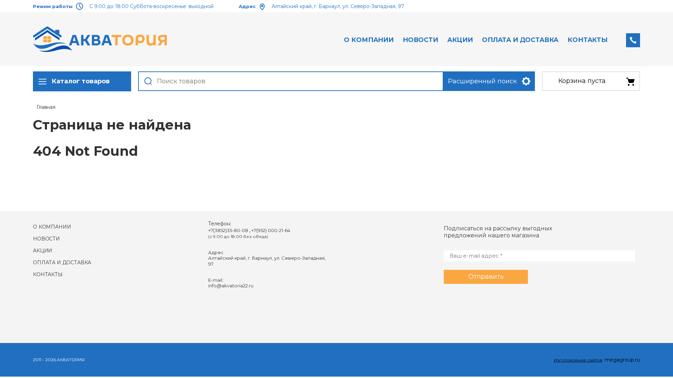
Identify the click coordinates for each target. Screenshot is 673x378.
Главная (45, 107)
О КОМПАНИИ (368, 40)
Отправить (486, 276)
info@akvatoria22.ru (230, 285)
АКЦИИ (460, 40)
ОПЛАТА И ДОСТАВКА (520, 40)
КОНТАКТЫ (587, 40)
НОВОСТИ (420, 40)
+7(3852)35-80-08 (228, 230)
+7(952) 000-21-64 (270, 230)
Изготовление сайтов (578, 360)
